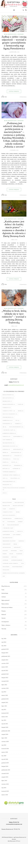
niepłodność (18, 449)
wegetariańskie (9, 481)
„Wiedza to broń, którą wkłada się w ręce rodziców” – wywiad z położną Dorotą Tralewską (14, 316)
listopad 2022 (5, 677)
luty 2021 (4, 720)
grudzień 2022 (5, 674)
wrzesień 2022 (5, 681)
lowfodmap (17, 436)
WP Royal (18, 841)
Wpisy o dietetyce (6, 625)
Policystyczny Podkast (7, 607)
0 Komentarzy (23, 96)
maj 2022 (4, 691)
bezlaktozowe (8, 397)
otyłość (18, 455)
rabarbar (18, 465)
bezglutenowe (8, 394)
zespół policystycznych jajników (14, 488)
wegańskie (15, 478)
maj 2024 (4, 642)
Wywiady (21, 34)
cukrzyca (7, 407)
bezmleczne (7, 401)
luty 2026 (4, 638)
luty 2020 (4, 755)
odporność (7, 455)
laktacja (6, 436)
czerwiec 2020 (5, 741)
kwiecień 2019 (5, 791)
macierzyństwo (8, 442)
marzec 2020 (5, 752)
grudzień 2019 (5, 762)
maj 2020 (4, 745)
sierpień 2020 (5, 734)
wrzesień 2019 (5, 773)
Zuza (6, 96)
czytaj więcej (14, 91)
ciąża (20, 404)
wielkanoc (7, 484)
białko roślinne (9, 404)
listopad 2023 (5, 652)
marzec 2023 (5, 667)
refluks (6, 468)
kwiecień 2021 (5, 713)
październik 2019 (6, 770)
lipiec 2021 (4, 706)
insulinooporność (16, 426)
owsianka (14, 550)
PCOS (21, 550)
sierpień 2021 (5, 702)
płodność (7, 465)
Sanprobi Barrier (9, 471)
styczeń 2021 (5, 723)
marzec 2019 (5, 794)
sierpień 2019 (5, 777)
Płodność (4, 614)
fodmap (18, 423)
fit (17, 420)
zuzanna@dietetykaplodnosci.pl (16, 385)
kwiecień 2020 (5, 748)
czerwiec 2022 (5, 688)
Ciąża (3, 589)
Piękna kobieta (5, 604)
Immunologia (5, 593)
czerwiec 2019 (5, 784)
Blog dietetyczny (10, 34)
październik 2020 (6, 730)
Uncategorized (5, 621)
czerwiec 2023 (5, 663)
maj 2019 (4, 787)
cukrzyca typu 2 (9, 410)
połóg (14, 462)
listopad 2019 (5, 766)
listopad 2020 (5, 727)
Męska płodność (5, 600)
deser (20, 410)
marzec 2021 (5, 716)
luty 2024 (4, 645)
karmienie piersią (9, 433)
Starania (3, 618)
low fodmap (7, 439)
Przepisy (4, 611)
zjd (4, 576)
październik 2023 (6, 656)
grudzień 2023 (5, 649)
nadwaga (6, 449)
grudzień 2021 (5, 699)
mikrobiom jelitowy (10, 446)
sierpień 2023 (5, 659)
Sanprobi (16, 468)
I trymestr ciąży (9, 430)
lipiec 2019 (4, 780)
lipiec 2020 (4, 738)
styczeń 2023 (5, 670)
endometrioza (8, 417)
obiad (5, 452)
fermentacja (8, 420)
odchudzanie (16, 452)
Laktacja (4, 596)
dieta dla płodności (9, 515)
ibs (4, 426)
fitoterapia (7, 423)
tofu (5, 478)
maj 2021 (4, 709)
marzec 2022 (5, 695)
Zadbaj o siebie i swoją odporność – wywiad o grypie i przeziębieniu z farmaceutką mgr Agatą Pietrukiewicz (14, 42)
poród (6, 462)
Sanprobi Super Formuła (11, 475)
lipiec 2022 (4, 684)
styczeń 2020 (5, 759)
